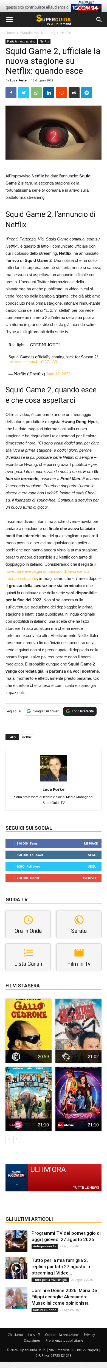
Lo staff (34, 1334)
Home (10, 32)
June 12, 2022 (58, 374)
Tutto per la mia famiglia (50, 1280)
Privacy (89, 1334)
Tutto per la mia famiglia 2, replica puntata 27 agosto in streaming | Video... (61, 1266)
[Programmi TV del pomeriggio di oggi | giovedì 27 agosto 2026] (16, 1241)
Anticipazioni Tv (44, 1246)
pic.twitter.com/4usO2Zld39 (33, 361)
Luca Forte (18, 80)
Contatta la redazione (62, 1334)
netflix (27, 737)
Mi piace (91, 843)
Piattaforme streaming (37, 32)
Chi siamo (15, 1334)
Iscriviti (90, 878)
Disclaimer (32, 1340)
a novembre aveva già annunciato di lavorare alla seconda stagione (50, 571)
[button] (99, 19)
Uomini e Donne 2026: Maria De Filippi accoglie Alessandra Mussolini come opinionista (64, 1297)
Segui (93, 855)
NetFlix (65, 32)
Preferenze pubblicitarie (64, 1340)
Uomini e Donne (44, 1310)
